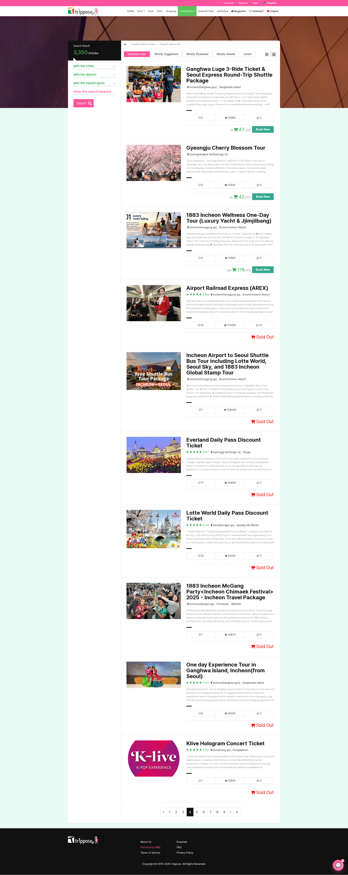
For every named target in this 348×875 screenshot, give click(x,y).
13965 (231, 258)
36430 (231, 713)
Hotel (160, 11)
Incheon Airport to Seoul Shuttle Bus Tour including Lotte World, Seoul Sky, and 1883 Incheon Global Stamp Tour (227, 364)
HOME (130, 11)
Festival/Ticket (206, 11)
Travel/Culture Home (143, 44)
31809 (231, 780)
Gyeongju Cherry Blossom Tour (225, 147)
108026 (231, 409)
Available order (137, 54)
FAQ (179, 847)
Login (255, 3)
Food (151, 11)
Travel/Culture (187, 11)
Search (81, 103)
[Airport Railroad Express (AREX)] (154, 302)
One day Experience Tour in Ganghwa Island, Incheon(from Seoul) (225, 670)
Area (139, 11)
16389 (231, 117)
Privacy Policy (185, 852)
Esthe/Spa (222, 11)
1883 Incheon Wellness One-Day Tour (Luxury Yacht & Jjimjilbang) (229, 218)
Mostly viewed (226, 54)
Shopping (171, 11)
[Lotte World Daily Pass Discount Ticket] (154, 528)
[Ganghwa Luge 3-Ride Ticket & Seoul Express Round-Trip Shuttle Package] (154, 83)
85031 (231, 555)
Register (243, 3)
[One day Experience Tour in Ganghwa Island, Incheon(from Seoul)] (154, 674)
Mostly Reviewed (197, 54)
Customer (229, 3)
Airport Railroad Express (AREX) (227, 288)
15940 (231, 185)
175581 (231, 325)
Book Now (263, 129)
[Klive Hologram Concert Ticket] (154, 758)
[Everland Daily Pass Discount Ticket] (154, 454)
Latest (247, 54)
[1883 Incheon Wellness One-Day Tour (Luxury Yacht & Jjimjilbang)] (154, 229)
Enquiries (182, 841)
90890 (231, 482)
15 (260, 325)
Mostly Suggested (166, 54)
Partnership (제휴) (150, 847)
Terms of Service (150, 852)
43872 (231, 634)
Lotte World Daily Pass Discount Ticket (227, 515)
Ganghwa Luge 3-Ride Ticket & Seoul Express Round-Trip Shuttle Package (229, 75)
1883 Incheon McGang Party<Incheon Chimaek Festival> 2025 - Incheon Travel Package (230, 591)
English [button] (272, 3)
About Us (145, 841)
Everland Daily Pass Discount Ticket (223, 442)
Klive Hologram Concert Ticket (225, 743)
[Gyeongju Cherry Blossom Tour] (154, 162)
